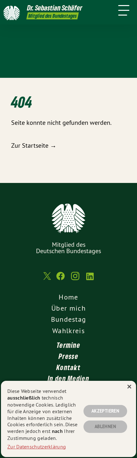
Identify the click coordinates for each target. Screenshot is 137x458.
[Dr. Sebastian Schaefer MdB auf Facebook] (60, 279)
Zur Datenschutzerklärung (36, 446)
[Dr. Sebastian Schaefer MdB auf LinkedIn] (90, 279)
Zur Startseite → (33, 145)
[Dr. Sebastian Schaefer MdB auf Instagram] (75, 279)
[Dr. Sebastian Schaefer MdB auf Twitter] (46, 279)
